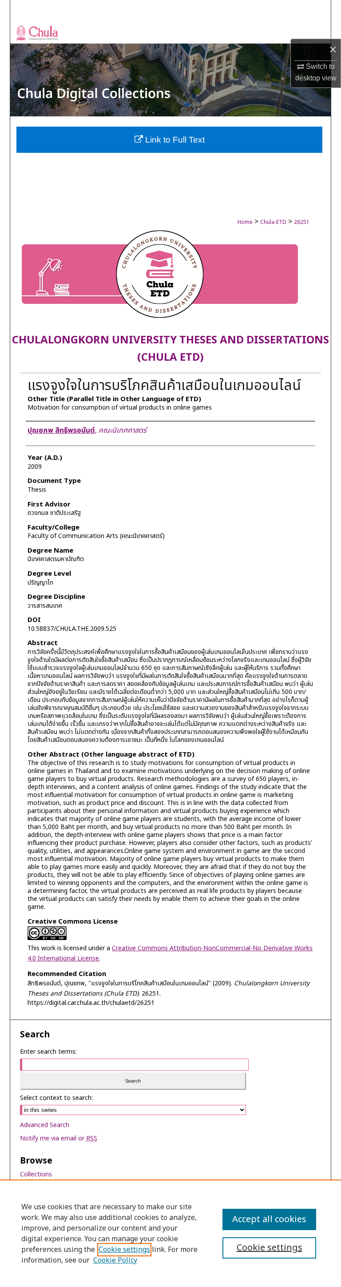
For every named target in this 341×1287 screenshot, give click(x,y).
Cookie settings (124, 1249)
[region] (170, 1233)
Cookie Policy (115, 1260)
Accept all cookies (269, 1219)
